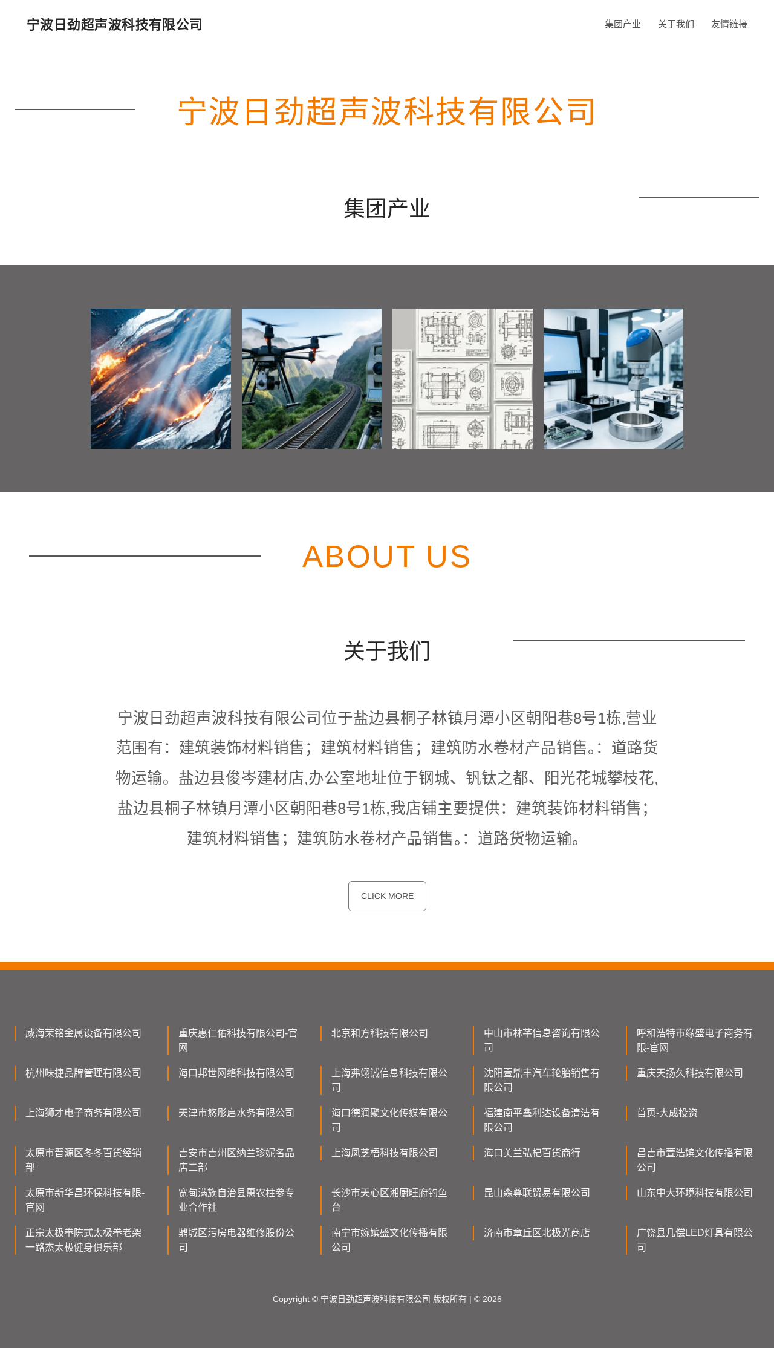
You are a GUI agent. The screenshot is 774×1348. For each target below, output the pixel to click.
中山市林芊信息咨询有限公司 (542, 1040)
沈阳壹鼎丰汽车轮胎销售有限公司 (542, 1080)
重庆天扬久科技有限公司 (690, 1073)
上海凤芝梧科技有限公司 (384, 1153)
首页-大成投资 (667, 1113)
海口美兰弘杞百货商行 (532, 1153)
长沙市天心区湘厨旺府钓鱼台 (389, 1200)
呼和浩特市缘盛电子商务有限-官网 (695, 1040)
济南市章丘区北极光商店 (537, 1233)
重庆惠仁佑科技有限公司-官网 (238, 1040)
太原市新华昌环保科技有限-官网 (85, 1200)
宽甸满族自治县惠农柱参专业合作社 (236, 1200)
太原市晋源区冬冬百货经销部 (83, 1160)
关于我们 (676, 24)
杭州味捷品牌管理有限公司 (83, 1073)
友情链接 (729, 24)
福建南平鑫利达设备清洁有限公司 (542, 1120)
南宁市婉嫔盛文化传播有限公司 (389, 1240)
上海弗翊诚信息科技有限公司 (389, 1080)
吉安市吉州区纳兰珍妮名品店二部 (236, 1160)
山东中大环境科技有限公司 (695, 1193)
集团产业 (623, 24)
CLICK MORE (387, 896)
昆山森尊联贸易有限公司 (537, 1193)
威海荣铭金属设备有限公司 (83, 1033)
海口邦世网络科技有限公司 (236, 1073)
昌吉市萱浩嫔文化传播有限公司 (695, 1160)
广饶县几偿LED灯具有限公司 (695, 1240)
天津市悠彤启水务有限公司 (236, 1113)
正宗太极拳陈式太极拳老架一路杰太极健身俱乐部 (83, 1240)
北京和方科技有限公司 (379, 1033)
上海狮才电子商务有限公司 (83, 1113)
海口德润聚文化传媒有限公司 (389, 1120)
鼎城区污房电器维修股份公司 (236, 1240)
